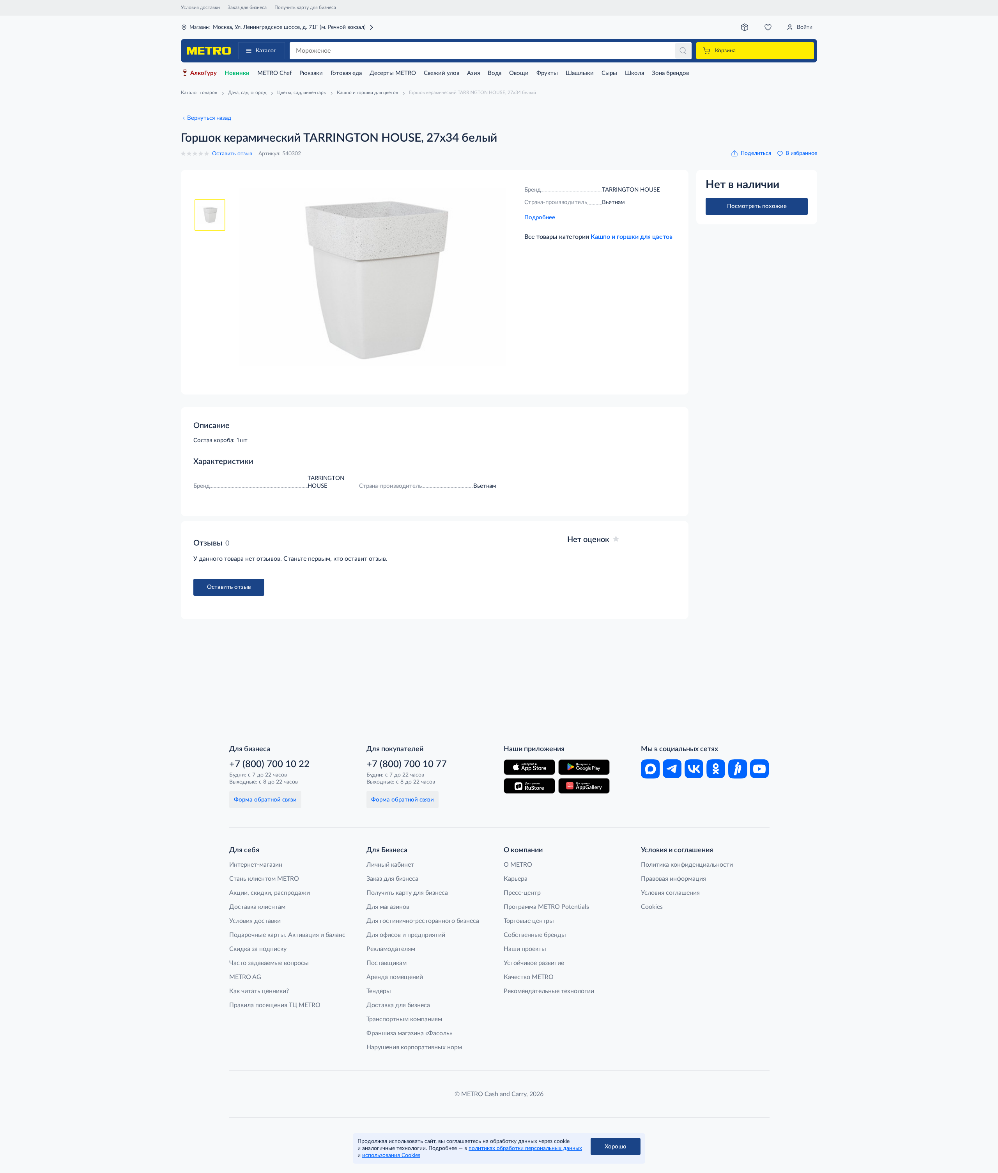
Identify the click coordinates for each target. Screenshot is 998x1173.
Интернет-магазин (255, 865)
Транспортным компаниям (404, 1019)
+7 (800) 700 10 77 (406, 764)
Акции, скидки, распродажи (269, 893)
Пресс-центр (522, 893)
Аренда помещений (394, 977)
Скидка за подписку (258, 949)
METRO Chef (274, 73)
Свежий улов (441, 73)
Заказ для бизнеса (247, 7)
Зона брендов (670, 73)
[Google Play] (584, 767)
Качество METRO (529, 977)
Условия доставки (200, 7)
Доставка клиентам (257, 907)
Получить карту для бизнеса (305, 7)
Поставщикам (386, 963)
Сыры (609, 73)
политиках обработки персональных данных (525, 1148)
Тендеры (378, 991)
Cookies (652, 907)
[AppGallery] (584, 786)
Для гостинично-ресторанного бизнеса (422, 921)
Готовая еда (346, 73)
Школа (634, 73)
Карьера (515, 879)
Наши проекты (525, 949)
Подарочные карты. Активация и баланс (287, 935)
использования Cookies (391, 1155)
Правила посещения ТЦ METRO (274, 1005)
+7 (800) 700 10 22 (269, 764)
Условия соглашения (670, 893)
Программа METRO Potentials (546, 907)
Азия (473, 73)
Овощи (519, 73)
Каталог (266, 50)
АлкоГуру (203, 73)
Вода (494, 73)
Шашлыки (580, 73)
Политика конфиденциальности (687, 865)
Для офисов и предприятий (405, 935)
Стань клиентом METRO (264, 879)
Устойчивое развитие (534, 963)
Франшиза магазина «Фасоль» (409, 1033)
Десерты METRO (393, 73)
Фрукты (547, 73)
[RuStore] (529, 786)
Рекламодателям (390, 949)
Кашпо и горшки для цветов (631, 237)
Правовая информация (673, 879)
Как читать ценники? (259, 991)
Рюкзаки (311, 73)
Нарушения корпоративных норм (414, 1047)
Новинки (237, 73)
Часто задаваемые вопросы (269, 963)
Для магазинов (387, 907)
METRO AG (245, 977)
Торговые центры (529, 921)
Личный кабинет (390, 865)
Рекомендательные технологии (549, 991)
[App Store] (529, 767)
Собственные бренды (535, 935)
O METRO (518, 865)
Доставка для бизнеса (398, 1005)
